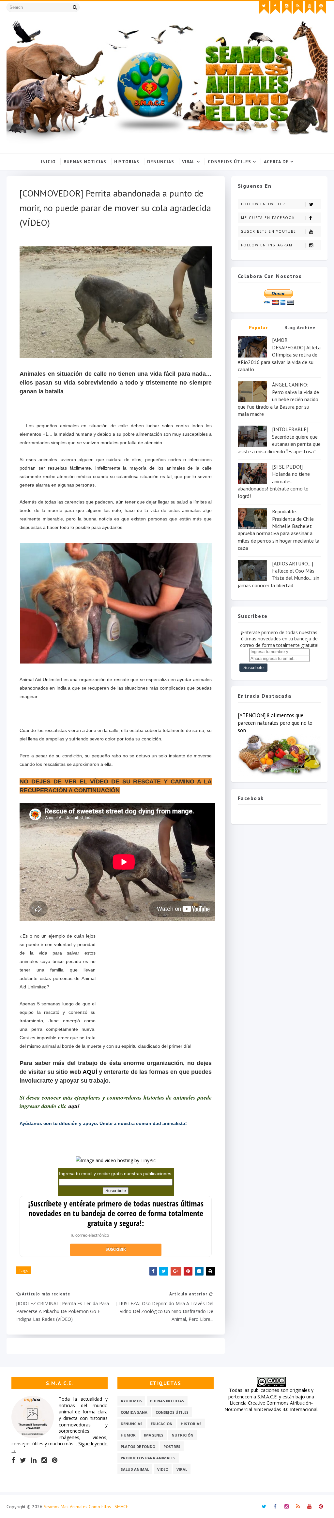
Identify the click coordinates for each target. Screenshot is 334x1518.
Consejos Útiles (229, 162)
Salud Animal (135, 1469)
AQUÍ (90, 1072)
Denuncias (160, 162)
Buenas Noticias (85, 162)
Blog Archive (300, 327)
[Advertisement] (153, 989)
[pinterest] (321, 7)
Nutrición (182, 1435)
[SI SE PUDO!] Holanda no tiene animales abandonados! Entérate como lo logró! (274, 481)
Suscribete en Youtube (268, 231)
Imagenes (153, 1435)
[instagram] (287, 7)
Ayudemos (131, 1400)
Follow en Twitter (263, 204)
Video (162, 1469)
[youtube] (309, 7)
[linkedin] (34, 1460)
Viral (188, 162)
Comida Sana (134, 1412)
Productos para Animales (148, 1457)
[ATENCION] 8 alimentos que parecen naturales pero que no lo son (275, 723)
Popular (258, 327)
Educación (162, 1423)
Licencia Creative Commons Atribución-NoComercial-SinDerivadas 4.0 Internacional (270, 1406)
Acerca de (276, 162)
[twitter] (264, 7)
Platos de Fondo (138, 1446)
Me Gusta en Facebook (268, 217)
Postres (171, 1446)
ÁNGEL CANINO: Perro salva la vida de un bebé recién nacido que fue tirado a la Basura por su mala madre (278, 399)
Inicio (48, 162)
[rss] (298, 7)
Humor (128, 1435)
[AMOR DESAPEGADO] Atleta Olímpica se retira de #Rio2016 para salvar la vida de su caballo (279, 354)
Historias (126, 162)
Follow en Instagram (267, 245)
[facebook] (275, 7)
